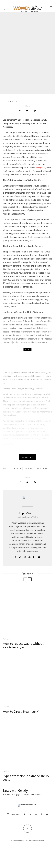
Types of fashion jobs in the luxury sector (26, 777)
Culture (21, 354)
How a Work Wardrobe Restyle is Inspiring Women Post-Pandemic (33, 359)
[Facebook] (24, 814)
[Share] (20, 111)
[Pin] (35, 111)
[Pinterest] (41, 814)
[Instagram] (36, 814)
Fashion (19, 47)
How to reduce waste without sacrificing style (23, 645)
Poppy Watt (26, 513)
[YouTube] (47, 814)
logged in (18, 794)
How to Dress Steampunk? (21, 711)
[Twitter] (30, 814)
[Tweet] (27, 111)
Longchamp (42, 468)
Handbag (29, 468)
